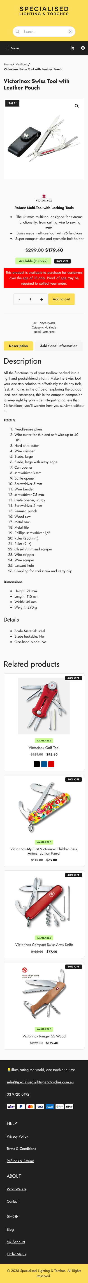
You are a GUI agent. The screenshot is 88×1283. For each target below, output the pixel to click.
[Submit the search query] (18, 31)
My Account (16, 1241)
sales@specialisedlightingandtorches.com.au (40, 1082)
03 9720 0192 (18, 1094)
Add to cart (61, 299)
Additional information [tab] (58, 345)
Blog (10, 1229)
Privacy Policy (17, 1136)
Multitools (22, 64)
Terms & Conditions (21, 1148)
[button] (77, 106)
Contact (13, 1201)
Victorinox (48, 332)
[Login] (83, 48)
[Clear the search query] (70, 31)
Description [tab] (18, 345)
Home (8, 64)
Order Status (16, 1254)
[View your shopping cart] (72, 48)
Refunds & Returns (20, 1161)
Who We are (16, 1189)
